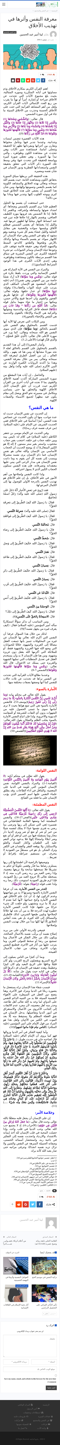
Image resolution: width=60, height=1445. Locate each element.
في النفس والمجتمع (10, 32)
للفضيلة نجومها (22, 1424)
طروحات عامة (52, 1258)
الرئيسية (46, 1405)
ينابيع (41, 1190)
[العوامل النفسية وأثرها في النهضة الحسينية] (15, 1265)
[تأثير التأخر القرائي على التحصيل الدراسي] (44, 1293)
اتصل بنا (21, 1428)
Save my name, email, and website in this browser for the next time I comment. (30, 1380)
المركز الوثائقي (24, 1405)
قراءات (44, 1424)
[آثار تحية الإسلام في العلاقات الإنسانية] (15, 1293)
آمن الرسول (32, 1409)
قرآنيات (17, 1420)
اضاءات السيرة (44, 1416)
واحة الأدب (41, 1428)
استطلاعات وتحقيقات (31, 1413)
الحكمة (48, 1190)
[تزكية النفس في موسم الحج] (44, 1265)
